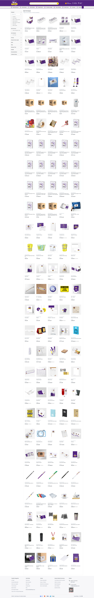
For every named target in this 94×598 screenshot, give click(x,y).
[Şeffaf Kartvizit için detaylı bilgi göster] (53, 61)
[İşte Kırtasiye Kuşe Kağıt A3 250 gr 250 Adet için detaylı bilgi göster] (30, 206)
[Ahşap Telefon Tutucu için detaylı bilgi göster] (65, 351)
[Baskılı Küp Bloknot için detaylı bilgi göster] (76, 268)
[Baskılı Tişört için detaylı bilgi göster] (53, 248)
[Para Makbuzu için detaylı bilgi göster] (65, 61)
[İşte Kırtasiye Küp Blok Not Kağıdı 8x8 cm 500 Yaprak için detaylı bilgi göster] (30, 20)
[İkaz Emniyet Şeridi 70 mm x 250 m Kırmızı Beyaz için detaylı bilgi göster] (65, 124)
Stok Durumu (13, 28)
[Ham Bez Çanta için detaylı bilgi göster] (65, 268)
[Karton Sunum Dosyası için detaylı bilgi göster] (53, 392)
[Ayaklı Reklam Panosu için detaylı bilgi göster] (76, 454)
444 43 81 (73, 582)
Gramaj (12, 37)
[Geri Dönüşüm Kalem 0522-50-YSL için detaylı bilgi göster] (53, 475)
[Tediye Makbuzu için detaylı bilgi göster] (30, 82)
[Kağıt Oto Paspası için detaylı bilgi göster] (41, 454)
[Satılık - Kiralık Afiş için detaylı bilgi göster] (30, 413)
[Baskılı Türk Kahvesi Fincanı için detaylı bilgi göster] (65, 496)
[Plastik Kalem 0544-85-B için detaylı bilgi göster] (30, 496)
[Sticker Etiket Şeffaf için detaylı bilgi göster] (30, 227)
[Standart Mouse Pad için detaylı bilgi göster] (41, 434)
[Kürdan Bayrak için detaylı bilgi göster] (53, 434)
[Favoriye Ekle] (83, 15)
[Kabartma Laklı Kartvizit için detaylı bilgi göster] (30, 61)
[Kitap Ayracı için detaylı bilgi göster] (53, 351)
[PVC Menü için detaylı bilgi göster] (41, 413)
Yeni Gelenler (13, 33)
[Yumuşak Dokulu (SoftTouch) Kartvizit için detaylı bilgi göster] (30, 558)
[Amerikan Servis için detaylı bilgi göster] (65, 227)
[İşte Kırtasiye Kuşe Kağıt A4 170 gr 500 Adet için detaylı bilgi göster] (30, 186)
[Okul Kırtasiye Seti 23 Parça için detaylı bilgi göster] (30, 124)
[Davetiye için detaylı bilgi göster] (76, 434)
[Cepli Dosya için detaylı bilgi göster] (30, 268)
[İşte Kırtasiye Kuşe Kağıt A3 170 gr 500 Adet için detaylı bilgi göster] (76, 186)
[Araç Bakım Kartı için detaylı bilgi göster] (30, 392)
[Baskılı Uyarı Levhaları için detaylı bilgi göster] (65, 289)
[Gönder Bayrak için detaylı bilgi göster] (53, 82)
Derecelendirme (14, 51)
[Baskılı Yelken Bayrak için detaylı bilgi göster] (76, 82)
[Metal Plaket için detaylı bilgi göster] (41, 330)
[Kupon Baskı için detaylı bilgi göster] (41, 392)
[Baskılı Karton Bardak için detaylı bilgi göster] (65, 330)
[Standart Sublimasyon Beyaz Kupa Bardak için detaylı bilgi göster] (65, 41)
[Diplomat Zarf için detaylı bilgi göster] (76, 248)
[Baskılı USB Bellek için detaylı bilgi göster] (30, 351)
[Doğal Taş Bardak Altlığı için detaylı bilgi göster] (76, 310)
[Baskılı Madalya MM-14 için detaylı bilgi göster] (53, 537)
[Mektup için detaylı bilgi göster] (76, 372)
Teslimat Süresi (14, 54)
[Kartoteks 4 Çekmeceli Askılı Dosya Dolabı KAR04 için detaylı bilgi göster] (76, 103)
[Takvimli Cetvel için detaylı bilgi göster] (30, 372)
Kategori (12, 12)
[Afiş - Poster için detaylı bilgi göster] (76, 289)
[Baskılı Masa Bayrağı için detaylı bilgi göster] (65, 82)
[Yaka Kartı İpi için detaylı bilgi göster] (30, 289)
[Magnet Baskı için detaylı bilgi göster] (76, 392)
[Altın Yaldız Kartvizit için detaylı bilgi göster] (76, 537)
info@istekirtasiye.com (75, 585)
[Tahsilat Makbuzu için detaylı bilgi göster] (76, 61)
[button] (74, 3)
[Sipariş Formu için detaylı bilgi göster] (53, 372)
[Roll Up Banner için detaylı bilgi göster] (65, 20)
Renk (12, 42)
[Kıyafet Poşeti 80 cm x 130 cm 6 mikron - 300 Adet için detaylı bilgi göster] (53, 496)
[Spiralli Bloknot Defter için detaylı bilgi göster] (41, 351)
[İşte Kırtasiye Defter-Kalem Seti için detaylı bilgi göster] (76, 558)
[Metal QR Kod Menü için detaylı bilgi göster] (53, 516)
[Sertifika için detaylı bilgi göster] (53, 268)
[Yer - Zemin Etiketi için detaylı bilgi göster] (41, 289)
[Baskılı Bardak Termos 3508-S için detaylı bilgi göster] (76, 516)
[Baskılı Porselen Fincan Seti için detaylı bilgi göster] (76, 496)
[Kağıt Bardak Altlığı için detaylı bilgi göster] (53, 454)
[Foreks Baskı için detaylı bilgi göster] (30, 310)
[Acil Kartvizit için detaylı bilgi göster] (30, 41)
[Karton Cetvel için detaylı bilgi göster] (30, 330)
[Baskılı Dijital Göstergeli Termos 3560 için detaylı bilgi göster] (30, 537)
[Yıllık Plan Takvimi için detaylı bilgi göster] (41, 372)
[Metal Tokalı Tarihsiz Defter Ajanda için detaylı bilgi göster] (76, 413)
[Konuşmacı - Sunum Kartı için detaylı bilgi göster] (53, 310)
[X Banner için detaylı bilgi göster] (41, 41)
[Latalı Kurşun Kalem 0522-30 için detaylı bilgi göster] (30, 475)
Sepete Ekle (34, 33)
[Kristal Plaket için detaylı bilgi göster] (53, 330)
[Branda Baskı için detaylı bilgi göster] (53, 41)
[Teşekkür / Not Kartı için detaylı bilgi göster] (41, 227)
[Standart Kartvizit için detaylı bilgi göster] (76, 20)
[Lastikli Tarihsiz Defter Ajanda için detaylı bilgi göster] (53, 413)
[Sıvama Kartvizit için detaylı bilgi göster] (76, 41)
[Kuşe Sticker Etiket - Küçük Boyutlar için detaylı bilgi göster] (76, 206)
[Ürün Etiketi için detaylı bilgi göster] (65, 310)
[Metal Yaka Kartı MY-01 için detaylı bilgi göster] (65, 372)
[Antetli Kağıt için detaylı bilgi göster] (41, 82)
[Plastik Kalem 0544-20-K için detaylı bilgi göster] (76, 475)
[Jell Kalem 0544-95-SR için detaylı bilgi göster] (41, 475)
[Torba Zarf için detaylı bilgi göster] (41, 268)
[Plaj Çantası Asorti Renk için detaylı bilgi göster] (41, 248)
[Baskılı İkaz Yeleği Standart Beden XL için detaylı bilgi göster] (30, 248)
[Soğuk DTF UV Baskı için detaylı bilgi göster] (76, 227)
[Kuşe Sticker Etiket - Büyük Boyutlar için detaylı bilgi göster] (41, 558)
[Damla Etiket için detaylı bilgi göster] (53, 289)
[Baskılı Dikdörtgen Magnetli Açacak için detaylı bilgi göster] (65, 537)
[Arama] (57, 3)
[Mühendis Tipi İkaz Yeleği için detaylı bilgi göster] (65, 248)
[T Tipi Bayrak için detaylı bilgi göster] (65, 392)
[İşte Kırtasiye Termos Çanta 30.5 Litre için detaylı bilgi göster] (53, 558)
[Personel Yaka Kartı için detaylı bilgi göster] (41, 516)
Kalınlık (12, 49)
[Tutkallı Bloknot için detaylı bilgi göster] (53, 227)
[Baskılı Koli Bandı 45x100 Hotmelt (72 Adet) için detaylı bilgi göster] (41, 124)
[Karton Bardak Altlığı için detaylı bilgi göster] (65, 454)
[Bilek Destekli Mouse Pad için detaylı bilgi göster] (30, 434)
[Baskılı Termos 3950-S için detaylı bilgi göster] (41, 537)
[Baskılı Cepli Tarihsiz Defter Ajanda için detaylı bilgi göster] (76, 330)
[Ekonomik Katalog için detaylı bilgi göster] (30, 454)
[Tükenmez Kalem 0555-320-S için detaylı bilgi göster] (65, 475)
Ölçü (12, 44)
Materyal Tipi (13, 47)
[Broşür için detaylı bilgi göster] (65, 206)
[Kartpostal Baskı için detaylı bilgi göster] (76, 351)
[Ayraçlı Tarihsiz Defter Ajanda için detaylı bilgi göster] (65, 413)
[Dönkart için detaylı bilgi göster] (41, 310)
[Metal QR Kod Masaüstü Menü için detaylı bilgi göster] (65, 516)
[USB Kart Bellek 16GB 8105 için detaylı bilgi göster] (65, 558)
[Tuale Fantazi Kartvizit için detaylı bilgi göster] (41, 61)
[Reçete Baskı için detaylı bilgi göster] (65, 434)
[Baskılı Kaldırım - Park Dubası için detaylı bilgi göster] (30, 516)
